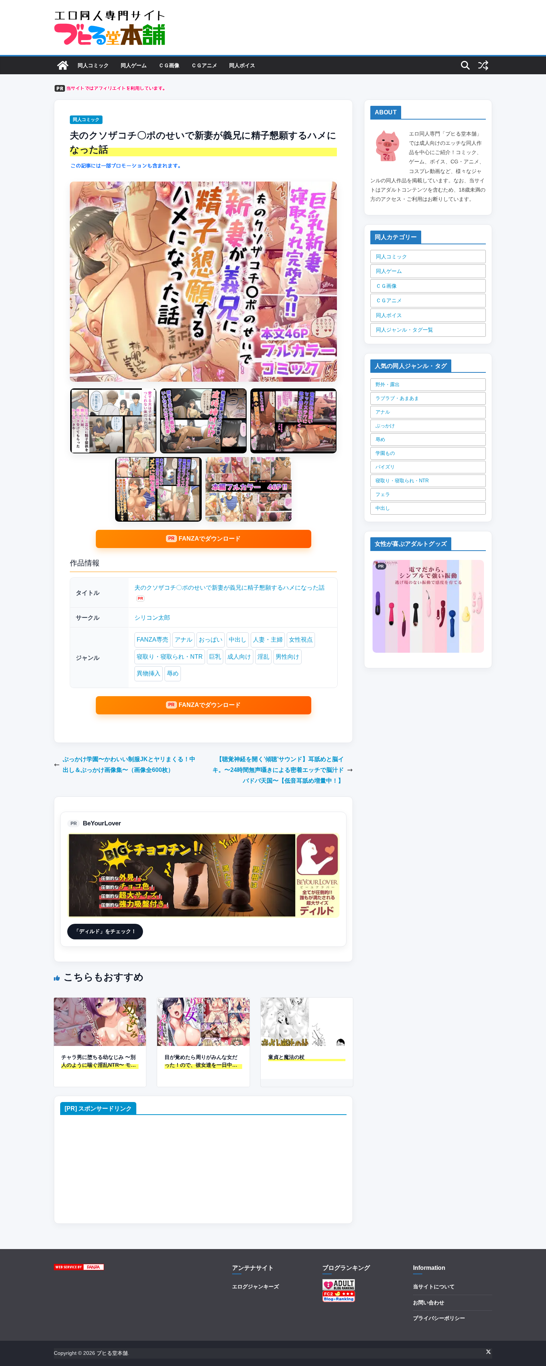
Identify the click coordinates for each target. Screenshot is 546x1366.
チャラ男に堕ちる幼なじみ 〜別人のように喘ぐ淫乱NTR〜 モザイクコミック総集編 (98, 1061)
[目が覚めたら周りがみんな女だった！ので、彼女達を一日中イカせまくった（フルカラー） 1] (203, 1003)
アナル (183, 639)
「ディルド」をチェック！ (105, 931)
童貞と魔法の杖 (286, 1057)
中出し (238, 639)
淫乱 (263, 656)
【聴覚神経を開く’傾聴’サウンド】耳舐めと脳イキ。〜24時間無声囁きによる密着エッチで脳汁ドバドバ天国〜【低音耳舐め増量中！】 (278, 770)
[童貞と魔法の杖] (307, 1003)
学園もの (385, 453)
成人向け (239, 656)
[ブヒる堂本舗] (63, 65)
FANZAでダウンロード (210, 538)
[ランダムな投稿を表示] (483, 65)
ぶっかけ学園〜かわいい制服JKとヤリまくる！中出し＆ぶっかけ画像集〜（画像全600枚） (129, 764)
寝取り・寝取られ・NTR (170, 656)
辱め (173, 673)
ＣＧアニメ (204, 65)
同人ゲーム (134, 65)
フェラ (383, 494)
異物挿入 (148, 673)
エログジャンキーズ (255, 1287)
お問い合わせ (428, 1302)
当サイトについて (434, 1287)
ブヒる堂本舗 (112, 1353)
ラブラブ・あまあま (397, 398)
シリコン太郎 (152, 617)
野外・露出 (388, 384)
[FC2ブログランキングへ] (338, 1295)
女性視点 (301, 639)
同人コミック (93, 65)
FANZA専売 (152, 639)
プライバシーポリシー (439, 1318)
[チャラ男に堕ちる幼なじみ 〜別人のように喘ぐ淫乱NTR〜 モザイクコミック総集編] (100, 1003)
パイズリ (385, 467)
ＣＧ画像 (169, 65)
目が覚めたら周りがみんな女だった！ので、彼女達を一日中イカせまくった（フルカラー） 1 (201, 1061)
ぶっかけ (385, 425)
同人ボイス (242, 65)
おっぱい (210, 639)
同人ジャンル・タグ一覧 (404, 330)
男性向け (287, 656)
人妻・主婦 (268, 639)
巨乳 (215, 656)
